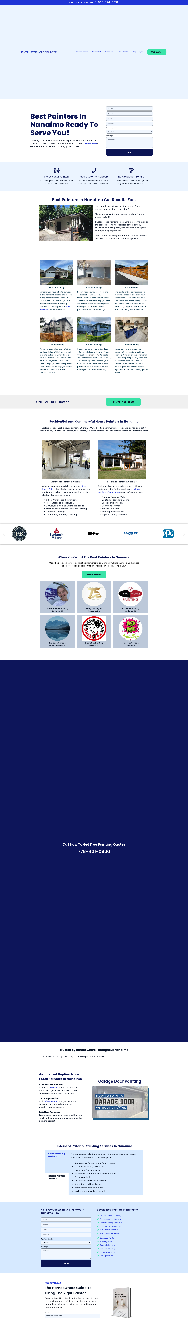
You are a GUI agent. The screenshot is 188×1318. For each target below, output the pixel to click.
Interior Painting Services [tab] (56, 1155)
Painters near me (82, 52)
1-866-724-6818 (106, 2)
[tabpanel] (106, 1172)
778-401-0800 (89, 143)
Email (47, 1313)
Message (109, 136)
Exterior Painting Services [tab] (56, 1177)
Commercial (110, 52)
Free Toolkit (123, 52)
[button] (4, 534)
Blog (134, 52)
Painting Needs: (112, 128)
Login (141, 52)
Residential (96, 52)
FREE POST (54, 1087)
